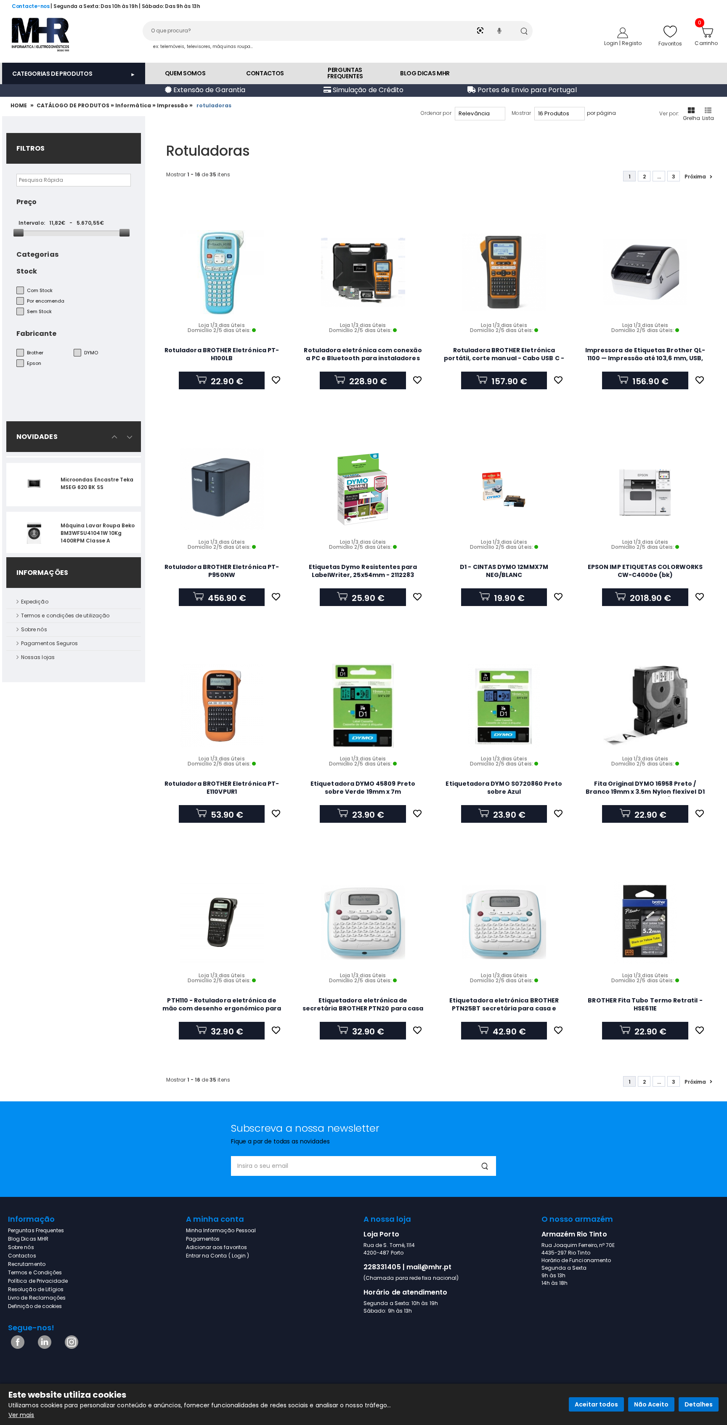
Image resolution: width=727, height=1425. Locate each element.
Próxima (695, 176)
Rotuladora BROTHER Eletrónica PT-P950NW (222, 571)
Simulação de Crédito (367, 90)
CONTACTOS (265, 73)
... (659, 176)
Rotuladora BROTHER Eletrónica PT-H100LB (222, 354)
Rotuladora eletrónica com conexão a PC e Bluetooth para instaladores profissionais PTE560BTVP (363, 358)
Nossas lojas (38, 657)
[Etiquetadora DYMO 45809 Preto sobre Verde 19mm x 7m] (363, 706)
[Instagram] (70, 1347)
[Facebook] (16, 1347)
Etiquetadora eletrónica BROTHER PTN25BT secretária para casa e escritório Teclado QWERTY (504, 1008)
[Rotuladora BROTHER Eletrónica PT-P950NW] (221, 489)
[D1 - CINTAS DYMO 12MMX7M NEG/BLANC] (504, 489)
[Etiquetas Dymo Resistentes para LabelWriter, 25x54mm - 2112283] (363, 489)
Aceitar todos (596, 1404)
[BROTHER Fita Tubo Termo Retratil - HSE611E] (645, 922)
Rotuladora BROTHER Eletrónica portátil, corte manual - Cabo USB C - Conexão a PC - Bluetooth (504, 358)
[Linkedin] (43, 1347)
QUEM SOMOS (185, 73)
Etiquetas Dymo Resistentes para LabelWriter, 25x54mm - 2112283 (363, 571)
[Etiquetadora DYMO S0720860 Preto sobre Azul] (504, 706)
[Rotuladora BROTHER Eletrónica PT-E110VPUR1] (221, 706)
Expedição (34, 601)
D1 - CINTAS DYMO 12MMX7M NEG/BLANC (504, 571)
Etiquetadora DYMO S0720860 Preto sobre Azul (504, 787)
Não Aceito (651, 1404)
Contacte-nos (31, 6)
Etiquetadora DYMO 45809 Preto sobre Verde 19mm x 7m (362, 787)
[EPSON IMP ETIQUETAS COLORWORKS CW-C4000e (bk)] (645, 489)
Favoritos (670, 43)
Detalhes (699, 1404)
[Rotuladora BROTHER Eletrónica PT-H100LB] (221, 272)
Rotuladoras (214, 105)
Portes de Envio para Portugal (526, 90)
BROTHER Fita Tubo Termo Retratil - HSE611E (645, 1004)
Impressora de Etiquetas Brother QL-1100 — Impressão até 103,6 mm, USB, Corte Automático (645, 358)
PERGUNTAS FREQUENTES (345, 73)
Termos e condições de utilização (65, 615)
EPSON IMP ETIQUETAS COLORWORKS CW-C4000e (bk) (645, 571)
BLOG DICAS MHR (425, 73)
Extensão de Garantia (208, 90)
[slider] (18, 233)
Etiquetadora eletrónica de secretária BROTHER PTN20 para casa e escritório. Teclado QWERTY (362, 1008)
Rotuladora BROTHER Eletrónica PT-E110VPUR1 (222, 787)
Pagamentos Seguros (49, 643)
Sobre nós (34, 629)
